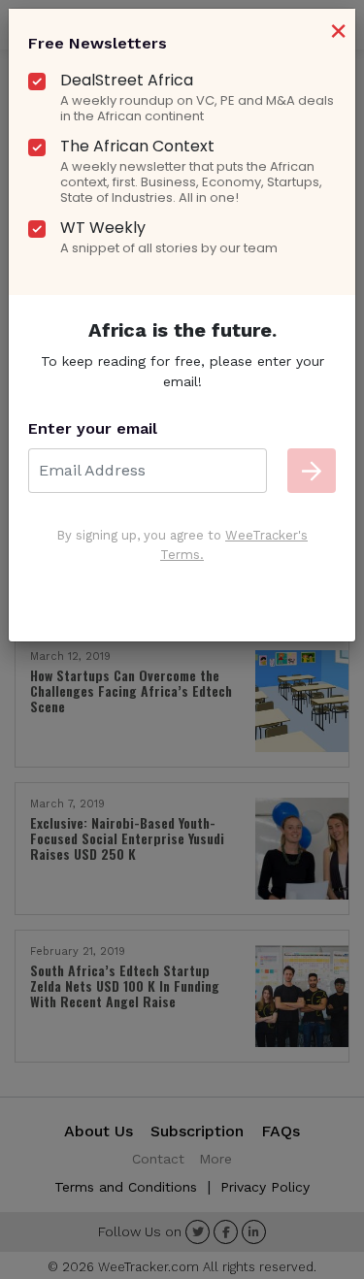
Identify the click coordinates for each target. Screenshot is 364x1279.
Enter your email (92, 428)
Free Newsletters (97, 43)
